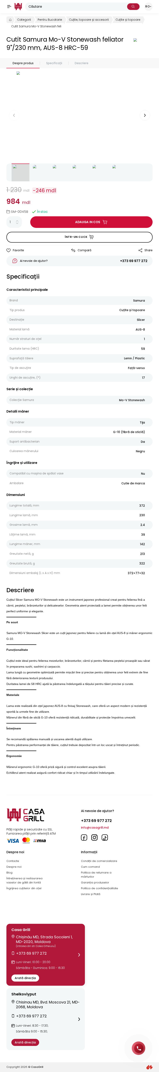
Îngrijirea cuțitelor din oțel (23, 888)
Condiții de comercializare (99, 861)
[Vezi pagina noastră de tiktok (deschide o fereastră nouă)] (105, 837)
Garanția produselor (95, 882)
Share (149, 250)
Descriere (81, 63)
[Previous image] (14, 115)
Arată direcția (25, 978)
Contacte (12, 861)
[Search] (133, 6)
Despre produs (23, 63)
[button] (45, 955)
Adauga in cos (87, 222)
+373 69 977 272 (133, 261)
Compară (84, 250)
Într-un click (76, 237)
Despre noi (14, 867)
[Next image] (145, 115)
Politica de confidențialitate (99, 888)
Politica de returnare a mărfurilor (96, 875)
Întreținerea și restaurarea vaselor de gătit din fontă (24, 880)
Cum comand (90, 867)
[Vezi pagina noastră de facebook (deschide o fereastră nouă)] (84, 837)
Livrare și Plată (90, 894)
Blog (9, 873)
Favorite (18, 250)
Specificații (54, 63)
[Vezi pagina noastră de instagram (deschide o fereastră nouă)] (94, 837)
